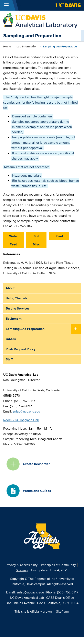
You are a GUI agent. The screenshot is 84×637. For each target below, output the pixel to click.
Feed (13, 244)
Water (13, 236)
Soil (36, 236)
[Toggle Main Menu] (6, 5)
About (10, 288)
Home (7, 46)
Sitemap (22, 570)
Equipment (13, 318)
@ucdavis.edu (30, 592)
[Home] (40, 20)
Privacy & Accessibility (22, 565)
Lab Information (27, 46)
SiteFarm (62, 611)
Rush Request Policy (20, 349)
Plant (59, 236)
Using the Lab (16, 298)
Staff (9, 359)
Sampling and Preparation (25, 328)
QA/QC (11, 339)
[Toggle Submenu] (76, 329)
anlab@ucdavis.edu (26, 411)
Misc (36, 244)
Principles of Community (58, 565)
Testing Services (18, 308)
